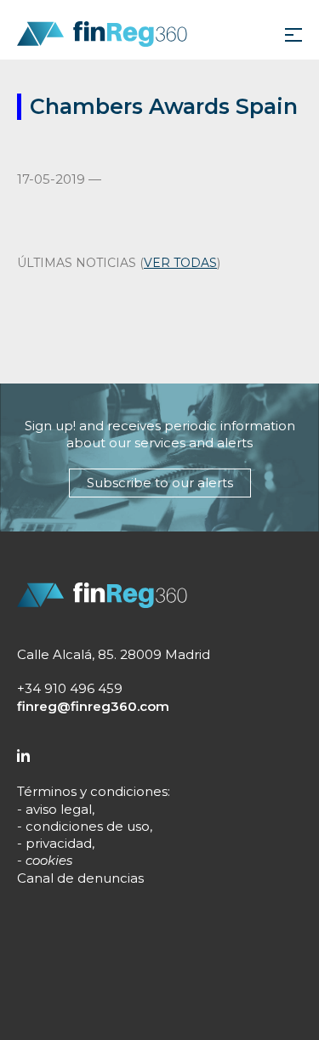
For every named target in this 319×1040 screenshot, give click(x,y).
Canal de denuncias (80, 878)
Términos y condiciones (92, 791)
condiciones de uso (88, 826)
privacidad (59, 843)
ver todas (180, 262)
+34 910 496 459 (69, 688)
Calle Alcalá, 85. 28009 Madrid (113, 654)
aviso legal (59, 809)
